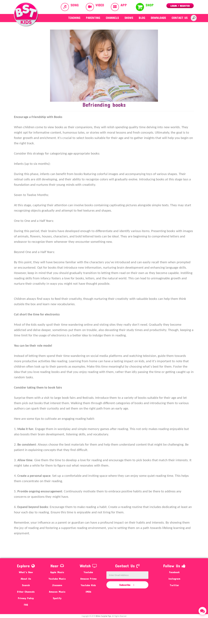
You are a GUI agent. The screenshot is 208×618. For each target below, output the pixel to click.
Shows (128, 18)
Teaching (74, 18)
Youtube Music (57, 578)
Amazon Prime (88, 578)
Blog (142, 18)
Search (26, 585)
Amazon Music (57, 591)
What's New (26, 572)
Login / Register (180, 5)
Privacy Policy (26, 598)
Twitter (174, 585)
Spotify (57, 598)
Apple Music (57, 572)
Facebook (174, 572)
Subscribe (125, 584)
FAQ (26, 604)
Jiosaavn (57, 585)
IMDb (88, 591)
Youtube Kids (88, 585)
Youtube (88, 572)
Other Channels (25, 591)
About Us (26, 578)
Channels (112, 18)
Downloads (158, 18)
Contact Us (180, 18)
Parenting (93, 18)
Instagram (174, 578)
